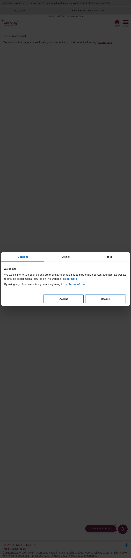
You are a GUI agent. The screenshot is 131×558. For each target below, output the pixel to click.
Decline (105, 298)
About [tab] (108, 256)
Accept (63, 298)
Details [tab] (65, 256)
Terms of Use (77, 284)
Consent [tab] (23, 256)
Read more (70, 278)
